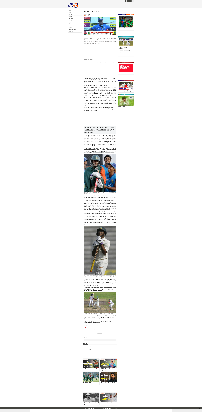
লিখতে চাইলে (104, 408)
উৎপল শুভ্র (88, 14)
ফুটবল (70, 12)
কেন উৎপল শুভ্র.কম (91, 408)
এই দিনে (70, 27)
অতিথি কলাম (71, 22)
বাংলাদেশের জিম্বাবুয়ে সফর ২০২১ (89, 330)
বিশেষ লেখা (71, 18)
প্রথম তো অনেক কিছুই (87, 350)
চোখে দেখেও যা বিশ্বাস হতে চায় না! (89, 348)
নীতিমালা (98, 408)
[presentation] (117, 101)
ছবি (69, 24)
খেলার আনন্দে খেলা (72, 29)
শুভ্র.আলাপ (70, 25)
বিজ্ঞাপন (115, 408)
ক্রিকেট (70, 10)
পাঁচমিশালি (70, 20)
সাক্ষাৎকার (70, 16)
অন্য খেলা (70, 14)
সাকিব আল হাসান (99, 330)
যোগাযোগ (110, 408)
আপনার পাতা (71, 31)
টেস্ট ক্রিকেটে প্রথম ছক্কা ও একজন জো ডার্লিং (91, 346)
